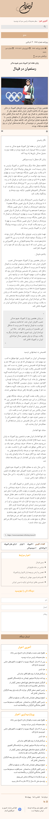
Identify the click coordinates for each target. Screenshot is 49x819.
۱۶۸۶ (38, 48)
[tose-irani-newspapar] (24, 8)
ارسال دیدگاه (24, 637)
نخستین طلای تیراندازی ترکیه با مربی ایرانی (28, 582)
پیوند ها (28, 797)
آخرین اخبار (24, 647)
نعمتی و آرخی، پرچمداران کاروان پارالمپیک (28, 572)
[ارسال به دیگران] (2, 132)
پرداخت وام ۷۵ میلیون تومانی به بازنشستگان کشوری (26, 678)
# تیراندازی (43, 548)
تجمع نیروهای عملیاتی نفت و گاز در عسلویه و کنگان (26, 697)
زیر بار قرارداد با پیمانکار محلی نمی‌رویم (31, 776)
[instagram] (46, 802)
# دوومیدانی (31, 548)
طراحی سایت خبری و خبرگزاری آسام (9, 809)
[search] (47, 27)
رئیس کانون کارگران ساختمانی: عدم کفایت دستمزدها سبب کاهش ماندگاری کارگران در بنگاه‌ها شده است (24, 704)
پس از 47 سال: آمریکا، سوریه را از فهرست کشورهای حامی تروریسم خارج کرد (24, 663)
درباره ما (45, 797)
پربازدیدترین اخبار (24, 714)
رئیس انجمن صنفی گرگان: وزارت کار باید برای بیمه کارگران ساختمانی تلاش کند (24, 692)
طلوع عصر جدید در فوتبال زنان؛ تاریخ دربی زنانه (27, 653)
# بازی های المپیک (10, 544)
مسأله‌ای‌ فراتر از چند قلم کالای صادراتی (31, 673)
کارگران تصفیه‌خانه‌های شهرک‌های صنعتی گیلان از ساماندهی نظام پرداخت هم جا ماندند (27, 684)
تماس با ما (36, 797)
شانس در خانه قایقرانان (35, 567)
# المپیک (30, 544)
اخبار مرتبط (24, 555)
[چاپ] (47, 132)
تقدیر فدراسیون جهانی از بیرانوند (32, 577)
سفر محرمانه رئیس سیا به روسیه (25, 21)
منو (24, 35)
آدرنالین (28, 42)
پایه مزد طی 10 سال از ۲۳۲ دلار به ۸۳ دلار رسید (28, 781)
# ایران (22, 544)
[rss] (44, 802)
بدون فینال (40, 562)
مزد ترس (42, 669)
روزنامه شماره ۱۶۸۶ (41, 42)
